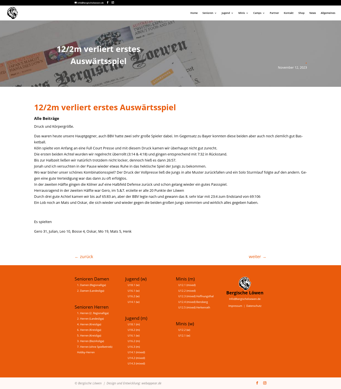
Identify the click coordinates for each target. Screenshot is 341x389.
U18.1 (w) (133, 285)
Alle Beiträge (46, 118)
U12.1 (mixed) (187, 285)
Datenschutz (253, 306)
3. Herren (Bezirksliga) (90, 341)
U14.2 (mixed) (136, 358)
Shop (301, 13)
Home (194, 13)
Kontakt (289, 13)
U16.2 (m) (134, 341)
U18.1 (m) (134, 324)
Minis (241, 13)
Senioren (207, 13)
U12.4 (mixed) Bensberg (193, 302)
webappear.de (151, 383)
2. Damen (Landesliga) (90, 290)
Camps (257, 13)
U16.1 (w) (133, 290)
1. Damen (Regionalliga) (91, 285)
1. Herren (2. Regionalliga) (93, 313)
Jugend (226, 13)
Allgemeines (328, 13)
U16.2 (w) (133, 296)
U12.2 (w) (184, 330)
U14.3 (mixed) (136, 363)
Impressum (235, 306)
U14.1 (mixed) (136, 352)
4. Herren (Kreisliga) (89, 324)
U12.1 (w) (184, 335)
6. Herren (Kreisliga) (89, 330)
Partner (274, 13)
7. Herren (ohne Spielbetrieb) (94, 346)
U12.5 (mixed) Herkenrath (194, 307)
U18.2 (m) (134, 330)
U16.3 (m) (134, 346)
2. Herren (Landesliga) (90, 318)
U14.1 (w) (133, 302)
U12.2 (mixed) (187, 290)
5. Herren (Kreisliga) (89, 335)
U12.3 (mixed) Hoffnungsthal (196, 296)
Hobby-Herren (86, 352)
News (312, 13)
